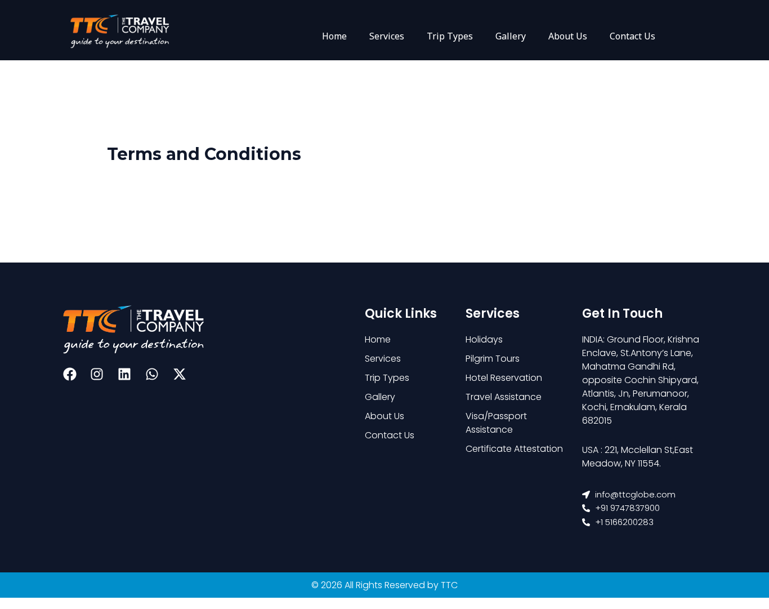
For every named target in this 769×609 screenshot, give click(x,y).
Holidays (484, 339)
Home (334, 36)
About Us (567, 36)
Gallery (510, 36)
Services (386, 36)
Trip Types (450, 36)
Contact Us (632, 36)
